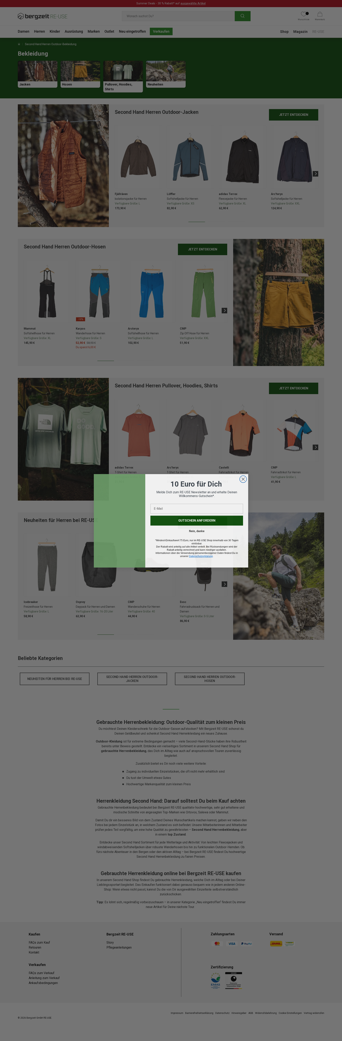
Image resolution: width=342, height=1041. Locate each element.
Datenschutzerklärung (201, 556)
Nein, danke (196, 530)
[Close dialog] (243, 478)
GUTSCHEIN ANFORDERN (196, 520)
